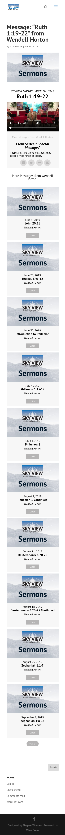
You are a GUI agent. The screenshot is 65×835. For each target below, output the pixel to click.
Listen (32, 235)
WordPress (32, 830)
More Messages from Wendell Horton (32, 137)
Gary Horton (16, 46)
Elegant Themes (32, 825)
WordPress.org (15, 802)
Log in (10, 783)
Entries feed (14, 789)
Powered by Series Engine (32, 753)
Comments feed (16, 795)
